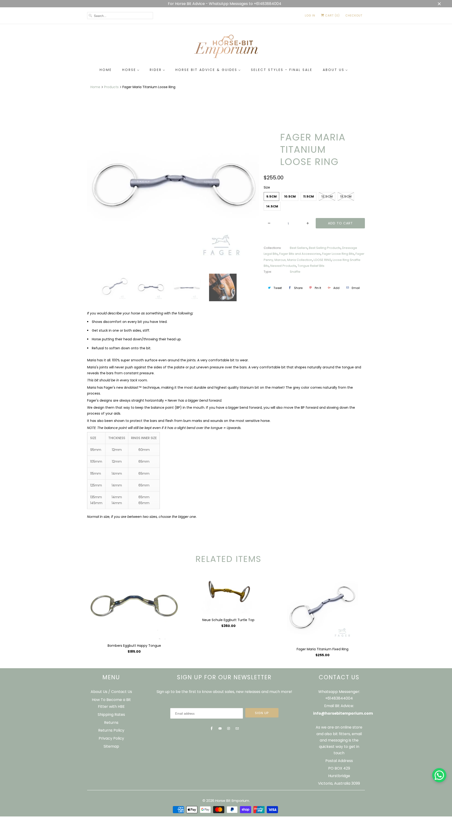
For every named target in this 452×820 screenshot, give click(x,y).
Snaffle (295, 271)
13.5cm (345, 196)
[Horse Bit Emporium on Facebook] (212, 728)
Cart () (332, 15)
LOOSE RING (322, 260)
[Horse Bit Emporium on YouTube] (220, 728)
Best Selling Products (325, 248)
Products (111, 87)
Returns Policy (111, 730)
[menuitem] (105, 70)
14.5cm (272, 206)
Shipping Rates (111, 714)
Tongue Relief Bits (311, 266)
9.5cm (271, 196)
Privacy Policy (111, 738)
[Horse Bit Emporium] (226, 47)
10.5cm (290, 196)
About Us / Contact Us (111, 691)
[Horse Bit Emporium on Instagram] (229, 728)
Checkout (354, 15)
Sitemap (111, 746)
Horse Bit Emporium (232, 800)
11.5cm (308, 196)
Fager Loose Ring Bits (338, 253)
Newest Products (283, 266)
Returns (111, 722)
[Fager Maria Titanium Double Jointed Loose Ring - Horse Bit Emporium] (173, 184)
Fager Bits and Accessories (300, 253)
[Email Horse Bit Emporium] (237, 728)
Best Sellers (298, 248)
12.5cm (327, 196)
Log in (310, 15)
